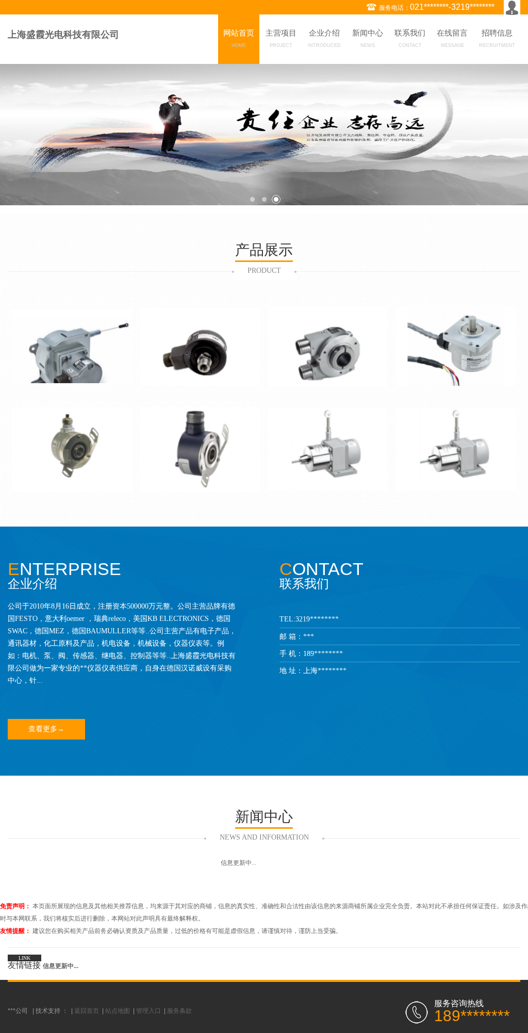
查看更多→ (46, 729)
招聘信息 (497, 38)
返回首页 (86, 1010)
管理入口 (148, 1010)
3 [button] (276, 199)
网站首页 (238, 38)
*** (308, 637)
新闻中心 (367, 38)
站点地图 (117, 1010)
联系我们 (409, 38)
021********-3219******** (452, 7)
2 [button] (264, 199)
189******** (323, 654)
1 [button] (252, 199)
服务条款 (179, 1010)
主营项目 (281, 38)
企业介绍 (324, 38)
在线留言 (452, 38)
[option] (264, 134)
